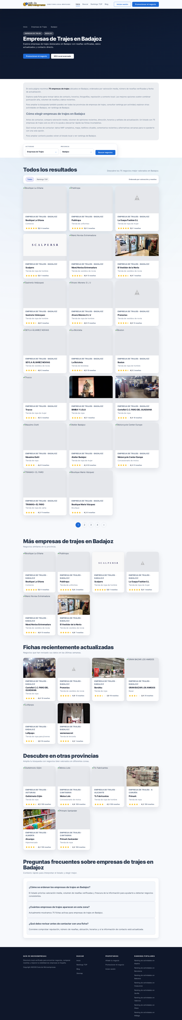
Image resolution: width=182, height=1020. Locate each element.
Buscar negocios (105, 152)
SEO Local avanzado (62, 56)
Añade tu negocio (112, 960)
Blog (106, 4)
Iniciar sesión (122, 4)
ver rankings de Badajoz (58, 107)
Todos (29, 179)
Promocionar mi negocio (145, 4)
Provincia (65, 146)
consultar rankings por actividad (121, 104)
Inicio (78, 4)
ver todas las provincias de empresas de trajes (85, 104)
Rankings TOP (96, 4)
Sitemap (80, 973)
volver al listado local (62, 136)
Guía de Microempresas (46, 967)
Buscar (85, 4)
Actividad (30, 146)
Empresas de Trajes (39, 27)
